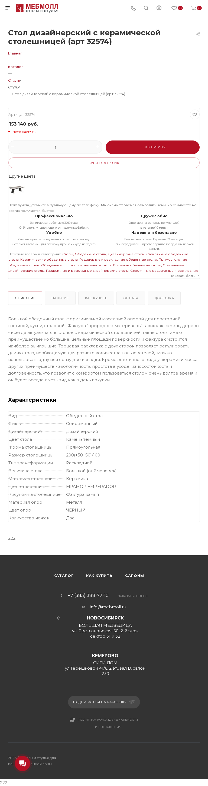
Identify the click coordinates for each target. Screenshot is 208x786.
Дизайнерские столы (126, 254)
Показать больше (185, 276)
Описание (25, 298)
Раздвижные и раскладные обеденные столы (118, 259)
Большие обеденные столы (137, 265)
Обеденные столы (90, 254)
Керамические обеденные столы (49, 259)
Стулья (14, 87)
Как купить (96, 298)
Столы (67, 254)
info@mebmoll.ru (108, 606)
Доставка (164, 298)
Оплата (130, 298)
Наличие (60, 298)
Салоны (134, 575)
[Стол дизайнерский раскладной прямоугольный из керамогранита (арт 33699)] (16, 190)
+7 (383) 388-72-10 (88, 595)
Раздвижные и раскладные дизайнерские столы (87, 271)
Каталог (63, 575)
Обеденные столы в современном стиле (76, 265)
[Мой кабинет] (159, 8)
